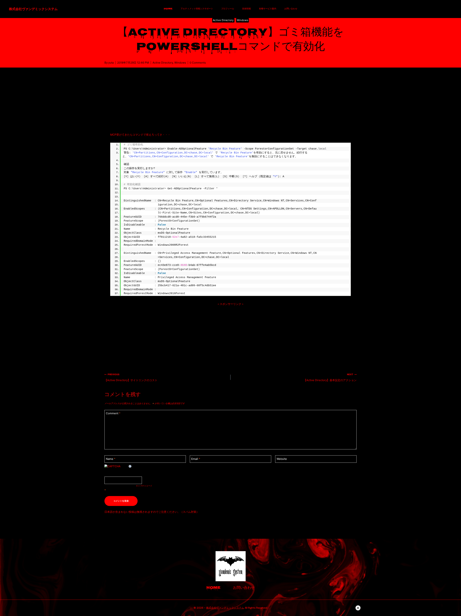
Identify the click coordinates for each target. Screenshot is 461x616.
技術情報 (246, 9)
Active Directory (223, 20)
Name (110, 459)
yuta (111, 62)
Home (168, 9)
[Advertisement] (230, 104)
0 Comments (198, 62)
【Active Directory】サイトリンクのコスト (130, 377)
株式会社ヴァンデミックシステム (225, 607)
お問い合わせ (290, 9)
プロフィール (227, 9)
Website (282, 459)
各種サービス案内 (267, 9)
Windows (242, 20)
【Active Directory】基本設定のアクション (330, 377)
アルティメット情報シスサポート (197, 9)
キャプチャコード (144, 486)
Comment (113, 413)
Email (195, 459)
